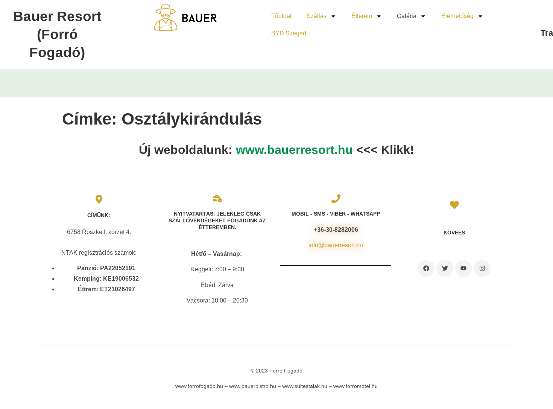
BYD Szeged (288, 33)
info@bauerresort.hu (335, 245)
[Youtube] (463, 268)
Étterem (361, 16)
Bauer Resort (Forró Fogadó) (57, 34)
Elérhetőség (457, 16)
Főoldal (281, 16)
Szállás (317, 16)
